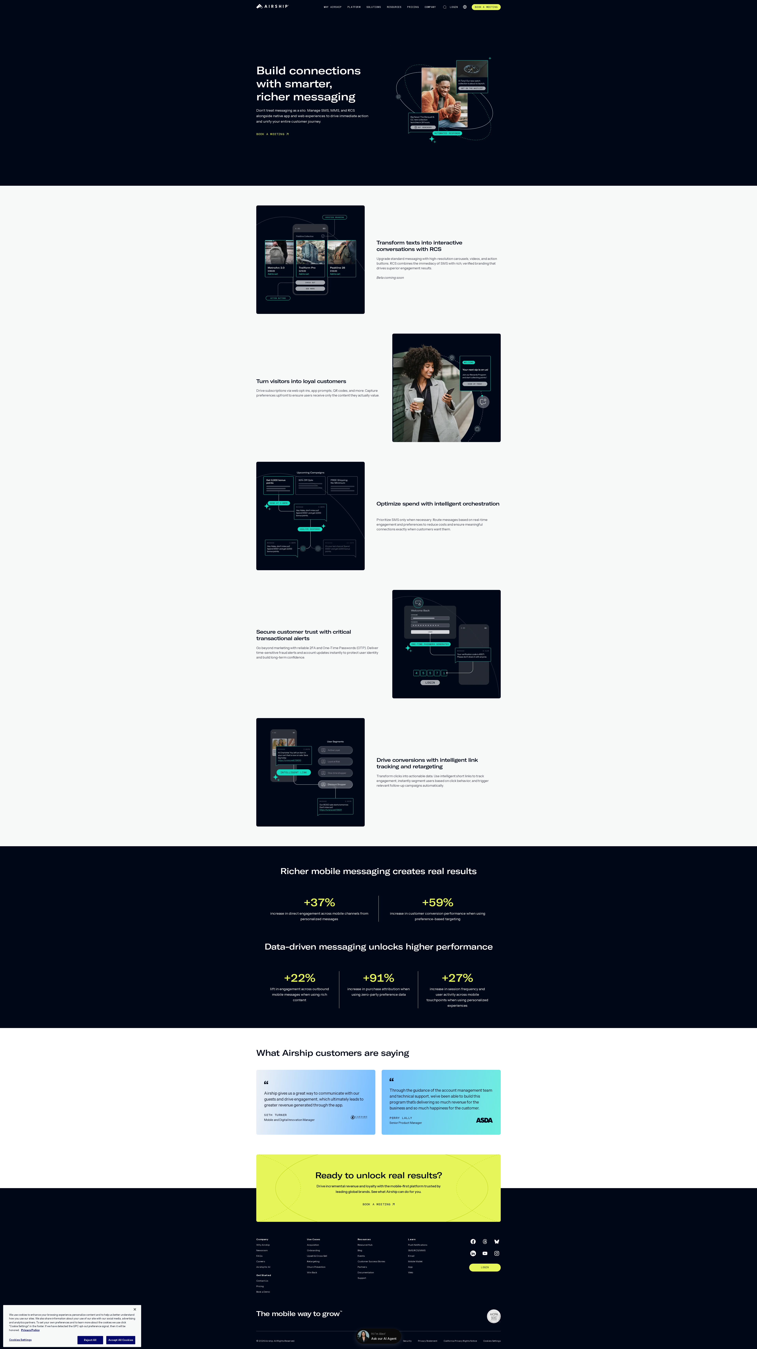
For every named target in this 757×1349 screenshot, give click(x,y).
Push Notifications (417, 1244)
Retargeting (313, 1261)
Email (411, 1255)
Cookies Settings (492, 1340)
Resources (394, 7)
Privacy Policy (30, 1330)
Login (454, 7)
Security (407, 1340)
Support (362, 1277)
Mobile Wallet (415, 1261)
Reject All (90, 1340)
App (410, 1266)
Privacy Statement (427, 1340)
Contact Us (262, 1280)
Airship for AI (263, 1266)
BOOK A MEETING (270, 134)
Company (430, 7)
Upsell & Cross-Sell (317, 1255)
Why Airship (333, 7)
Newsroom (262, 1250)
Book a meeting (377, 1204)
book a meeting (486, 7)
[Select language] (465, 7)
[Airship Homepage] (272, 7)
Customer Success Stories (371, 1261)
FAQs (259, 1255)
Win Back (312, 1272)
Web (410, 1272)
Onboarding (313, 1250)
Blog (360, 1250)
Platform (354, 7)
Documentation (366, 1272)
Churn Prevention (316, 1266)
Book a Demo (263, 1291)
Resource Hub (365, 1244)
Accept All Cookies (120, 1340)
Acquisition (313, 1244)
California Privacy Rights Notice (460, 1340)
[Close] (135, 1309)
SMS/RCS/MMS (416, 1250)
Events (361, 1255)
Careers (260, 1261)
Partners (362, 1266)
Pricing (413, 7)
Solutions (373, 7)
